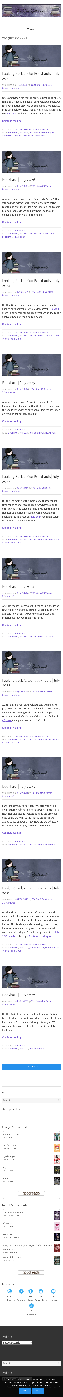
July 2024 (54, 309)
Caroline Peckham (12, 1237)
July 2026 (24, 234)
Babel (6, 1178)
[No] (59, 1386)
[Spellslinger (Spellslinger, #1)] (57, 1163)
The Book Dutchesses (41, 84)
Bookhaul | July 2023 (18, 786)
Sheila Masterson (12, 1215)
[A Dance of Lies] (57, 1140)
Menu (33, 29)
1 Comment (8, 596)
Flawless (7, 1223)
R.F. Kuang (9, 1181)
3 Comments (8, 1004)
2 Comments (8, 392)
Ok (24, 1391)
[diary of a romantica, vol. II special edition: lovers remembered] (57, 1252)
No (38, 1391)
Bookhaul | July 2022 (18, 995)
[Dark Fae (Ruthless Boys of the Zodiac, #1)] (57, 1240)
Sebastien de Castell (13, 1159)
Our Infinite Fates (12, 1257)
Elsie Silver (9, 1226)
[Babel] (57, 1185)
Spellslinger (9, 1156)
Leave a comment (11, 88)
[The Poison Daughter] (57, 1219)
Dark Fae (7, 1234)
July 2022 (7, 720)
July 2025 (11, 113)
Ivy (4, 1167)
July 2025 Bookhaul (39, 133)
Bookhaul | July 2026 (18, 180)
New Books (19, 237)
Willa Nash (9, 1170)
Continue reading (13, 121)
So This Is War (10, 1145)
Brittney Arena (11, 1137)
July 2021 (24, 948)
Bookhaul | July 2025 (18, 383)
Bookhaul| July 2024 (18, 587)
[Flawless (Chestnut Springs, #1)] (57, 1230)
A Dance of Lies (11, 1134)
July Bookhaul (37, 336)
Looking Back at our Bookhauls (31, 129)
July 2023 (36, 516)
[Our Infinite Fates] (57, 1264)
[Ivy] (57, 1173)
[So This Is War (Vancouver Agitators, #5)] (57, 1151)
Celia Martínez (11, 1252)
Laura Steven (10, 1260)
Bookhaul (13, 133)
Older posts (31, 1067)
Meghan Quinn (11, 1148)
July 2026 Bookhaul (40, 234)
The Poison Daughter (13, 1212)
